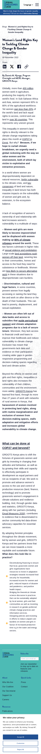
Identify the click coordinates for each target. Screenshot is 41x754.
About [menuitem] (4, 678)
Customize (20, 743)
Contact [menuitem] (24, 687)
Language (27, 4)
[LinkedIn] (4, 67)
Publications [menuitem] (7, 711)
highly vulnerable (29, 179)
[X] (12, 67)
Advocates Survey (30, 13)
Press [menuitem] (23, 682)
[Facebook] (19, 67)
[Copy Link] (26, 67)
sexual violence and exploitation (21, 250)
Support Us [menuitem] (7, 695)
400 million (28, 88)
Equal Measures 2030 (13, 513)
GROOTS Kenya (24, 391)
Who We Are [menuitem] (7, 682)
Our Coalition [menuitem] (7, 687)
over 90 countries (18, 119)
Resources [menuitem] (6, 707)
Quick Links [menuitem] (26, 678)
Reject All (20, 749)
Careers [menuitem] (5, 699)
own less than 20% (23, 109)
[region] (20, 734)
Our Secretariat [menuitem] (8, 691)
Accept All (20, 737)
